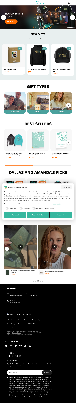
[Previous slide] (3, 17)
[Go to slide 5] (43, 281)
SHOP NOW (11, 21)
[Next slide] (72, 17)
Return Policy (11, 320)
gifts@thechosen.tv (16, 295)
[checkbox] (10, 208)
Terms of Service (23, 320)
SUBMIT (46, 373)
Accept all (60, 215)
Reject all (15, 215)
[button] (33, 27)
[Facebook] (6, 345)
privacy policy (57, 204)
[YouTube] (20, 345)
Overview (67, 187)
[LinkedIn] (30, 345)
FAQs (18, 314)
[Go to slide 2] (35, 281)
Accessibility (27, 314)
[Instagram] (11, 345)
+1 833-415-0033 (15, 302)
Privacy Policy (36, 320)
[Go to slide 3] (38, 281)
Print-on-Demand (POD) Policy (27, 324)
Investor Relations (12, 328)
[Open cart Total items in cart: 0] (69, 2)
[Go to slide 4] (40, 281)
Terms (45, 391)
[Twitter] (15, 345)
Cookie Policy (11, 324)
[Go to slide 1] (33, 281)
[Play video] (20, 246)
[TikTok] (25, 345)
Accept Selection (38, 215)
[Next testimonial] (69, 249)
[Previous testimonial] (7, 249)
